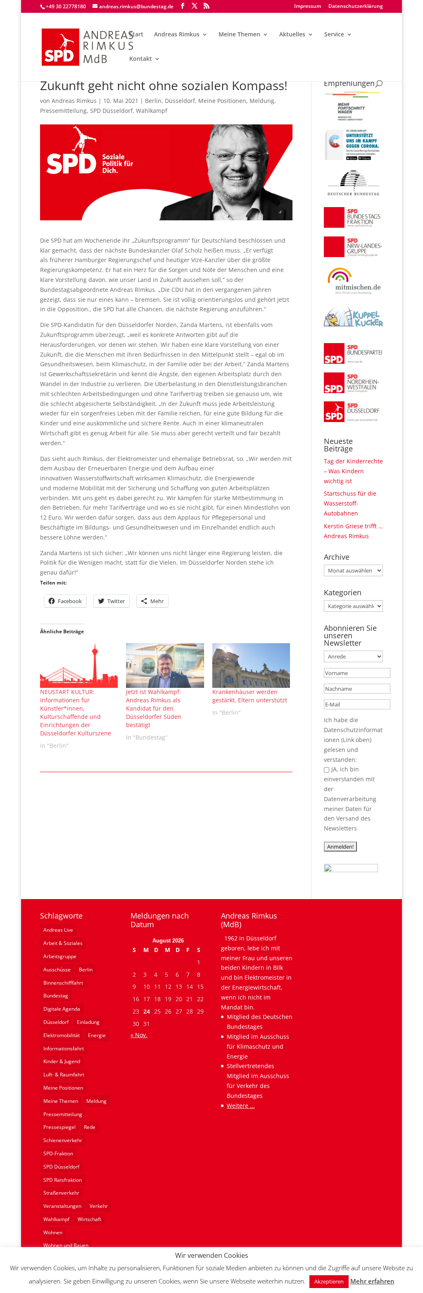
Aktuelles (292, 34)
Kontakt (140, 59)
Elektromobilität (61, 1035)
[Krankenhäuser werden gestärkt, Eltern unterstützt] (251, 665)
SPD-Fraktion (58, 1153)
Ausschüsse (57, 969)
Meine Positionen (222, 101)
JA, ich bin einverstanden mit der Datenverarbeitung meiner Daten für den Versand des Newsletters (350, 798)
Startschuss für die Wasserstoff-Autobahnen (350, 503)
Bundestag (55, 995)
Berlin (153, 101)
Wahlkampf (151, 111)
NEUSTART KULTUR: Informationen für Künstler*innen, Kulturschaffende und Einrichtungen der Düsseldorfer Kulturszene (75, 712)
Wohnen (52, 1232)
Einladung (88, 1022)
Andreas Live (58, 929)
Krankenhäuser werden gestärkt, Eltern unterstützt (249, 696)
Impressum (307, 7)
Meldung (262, 101)
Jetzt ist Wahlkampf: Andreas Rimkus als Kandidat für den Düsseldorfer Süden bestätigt (153, 708)
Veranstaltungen (62, 1206)
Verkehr (99, 1206)
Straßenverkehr (61, 1192)
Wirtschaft (89, 1219)
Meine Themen (239, 34)
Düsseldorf (180, 101)
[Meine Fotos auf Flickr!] (351, 870)
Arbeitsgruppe (59, 956)
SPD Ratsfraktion (62, 1179)
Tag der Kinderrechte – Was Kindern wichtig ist (353, 471)
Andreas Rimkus (177, 34)
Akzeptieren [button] (329, 1281)
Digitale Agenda (61, 1008)
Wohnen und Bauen (65, 1245)
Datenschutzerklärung (355, 7)
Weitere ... (241, 1105)
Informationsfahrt (63, 1048)
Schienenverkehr (62, 1140)
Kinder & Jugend (61, 1061)
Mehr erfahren (372, 1281)
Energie (97, 1035)
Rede (89, 1127)
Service (334, 34)
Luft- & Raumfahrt (63, 1074)
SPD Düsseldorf (111, 111)
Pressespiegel (59, 1127)
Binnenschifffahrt (63, 982)
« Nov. (139, 1035)
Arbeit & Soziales (63, 943)
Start (136, 34)
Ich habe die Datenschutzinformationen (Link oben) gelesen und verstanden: (353, 739)
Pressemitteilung (63, 111)
